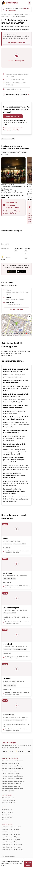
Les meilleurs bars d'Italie (10, 842)
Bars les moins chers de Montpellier (13, 781)
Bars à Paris (5, 16)
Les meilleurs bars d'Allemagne (11, 837)
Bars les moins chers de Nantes (11, 783)
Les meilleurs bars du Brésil (10, 829)
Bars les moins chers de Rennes (12, 766)
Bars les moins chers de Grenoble (12, 761)
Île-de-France (18, 14)
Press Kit (4, 820)
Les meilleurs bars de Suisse (11, 834)
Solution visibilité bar (8, 803)
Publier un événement (9, 800)
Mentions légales (7, 817)
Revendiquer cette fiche (16, 43)
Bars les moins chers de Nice (11, 786)
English (12, 751)
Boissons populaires (8, 791)
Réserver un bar (13, 116)
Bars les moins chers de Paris (11, 773)
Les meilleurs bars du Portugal (11, 847)
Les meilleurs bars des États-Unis (12, 849)
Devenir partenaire (8, 812)
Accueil (3, 14)
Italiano (20, 751)
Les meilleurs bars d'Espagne (11, 839)
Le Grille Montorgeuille (18, 16)
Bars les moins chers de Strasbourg (13, 768)
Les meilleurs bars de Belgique (11, 827)
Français (4, 751)
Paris (26, 14)
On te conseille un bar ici (11, 454)
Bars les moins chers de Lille (11, 771)
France (10, 14)
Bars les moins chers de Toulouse (12, 778)
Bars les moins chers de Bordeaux (12, 776)
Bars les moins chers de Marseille (12, 789)
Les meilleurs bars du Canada (11, 832)
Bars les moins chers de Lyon (11, 763)
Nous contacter (6, 815)
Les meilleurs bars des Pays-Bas (12, 844)
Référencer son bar (8, 798)
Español (28, 751)
